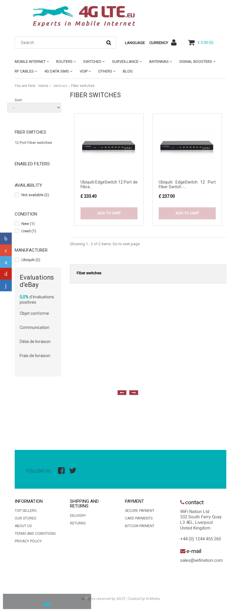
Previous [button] (122, 392)
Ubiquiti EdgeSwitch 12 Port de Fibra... (109, 184)
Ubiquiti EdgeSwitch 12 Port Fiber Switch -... (187, 184)
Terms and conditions (35, 534)
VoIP (84, 71)
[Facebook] (6, 238)
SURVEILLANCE (125, 61)
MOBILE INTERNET (30, 61)
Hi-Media (153, 599)
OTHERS (105, 71)
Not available (35, 195)
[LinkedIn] (6, 285)
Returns (78, 523)
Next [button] (133, 392)
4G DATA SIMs (56, 71)
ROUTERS (64, 61)
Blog (128, 71)
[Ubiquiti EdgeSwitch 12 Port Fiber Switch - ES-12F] (187, 148)
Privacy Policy (28, 541)
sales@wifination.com (201, 560)
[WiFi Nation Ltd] (84, 16)
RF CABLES (24, 71)
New (28, 223)
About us (23, 526)
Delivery (78, 516)
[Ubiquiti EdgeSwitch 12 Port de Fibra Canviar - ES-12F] (109, 148)
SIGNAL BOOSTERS (195, 61)
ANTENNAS (159, 61)
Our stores (25, 518)
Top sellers (25, 511)
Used (28, 231)
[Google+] (6, 250)
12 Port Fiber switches (33, 142)
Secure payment (139, 511)
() (205, 42)
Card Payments (139, 518)
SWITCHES (92, 61)
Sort (18, 100)
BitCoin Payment (140, 526)
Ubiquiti (30, 260)
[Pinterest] (6, 274)
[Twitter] (6, 262)
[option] (20, 417)
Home (43, 86)
